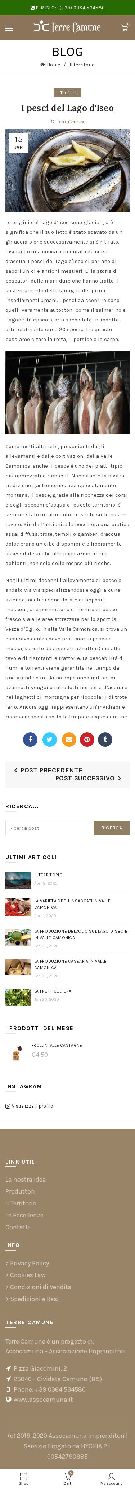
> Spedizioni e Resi (32, 1299)
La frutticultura (53, 991)
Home (53, 65)
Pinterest (87, 739)
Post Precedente (51, 770)
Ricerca (111, 828)
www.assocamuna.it (43, 1399)
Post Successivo (85, 778)
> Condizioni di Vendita (38, 1287)
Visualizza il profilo (32, 1106)
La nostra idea (25, 1179)
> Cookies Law (25, 1275)
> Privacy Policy (27, 1263)
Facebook (30, 739)
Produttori (20, 1191)
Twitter (49, 739)
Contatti (17, 1227)
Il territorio (82, 65)
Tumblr (105, 739)
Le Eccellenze (24, 1215)
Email (69, 739)
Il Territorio (67, 92)
